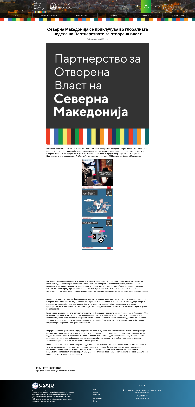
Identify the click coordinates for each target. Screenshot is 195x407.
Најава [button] (146, 8)
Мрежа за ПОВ (179, 15)
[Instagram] (142, 385)
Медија (95, 392)
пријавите (49, 371)
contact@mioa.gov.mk (142, 398)
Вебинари (96, 394)
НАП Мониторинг (81, 15)
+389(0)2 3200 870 (142, 396)
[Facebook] (139, 385)
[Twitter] (145, 385)
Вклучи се (114, 15)
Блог (94, 390)
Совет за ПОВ (146, 15)
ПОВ (16, 15)
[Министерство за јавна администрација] (40, 6)
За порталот (97, 399)
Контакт (96, 401)
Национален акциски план (48, 15)
